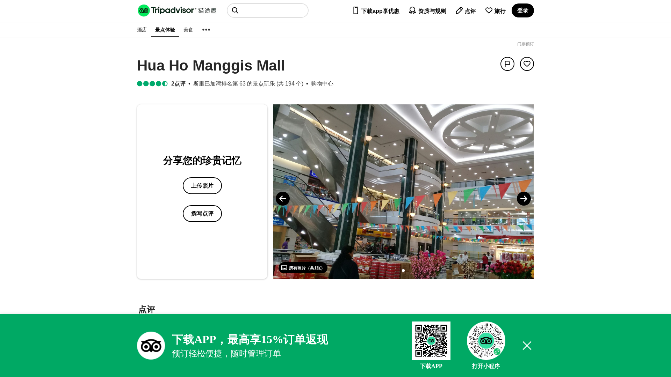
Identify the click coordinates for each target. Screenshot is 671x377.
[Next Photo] (524, 199)
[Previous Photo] (283, 199)
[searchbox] (268, 10)
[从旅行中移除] (527, 64)
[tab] (147, 310)
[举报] (507, 64)
